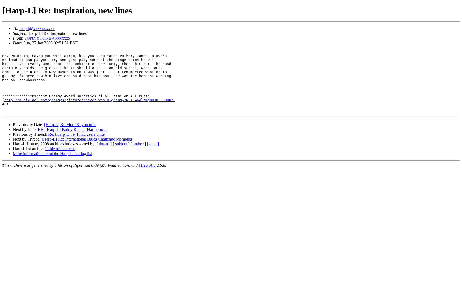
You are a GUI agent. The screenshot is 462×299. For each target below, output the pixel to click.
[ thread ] (104, 144)
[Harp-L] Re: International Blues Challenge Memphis (87, 139)
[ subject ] (121, 144)
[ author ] (138, 144)
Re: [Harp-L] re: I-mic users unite (76, 134)
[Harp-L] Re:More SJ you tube (70, 124)
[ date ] (153, 144)
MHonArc (147, 165)
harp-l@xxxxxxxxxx (37, 28)
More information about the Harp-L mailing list (52, 153)
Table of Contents (60, 148)
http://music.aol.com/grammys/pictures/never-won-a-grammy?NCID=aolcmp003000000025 (89, 100)
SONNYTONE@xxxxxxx (47, 38)
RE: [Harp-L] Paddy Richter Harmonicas (72, 129)
